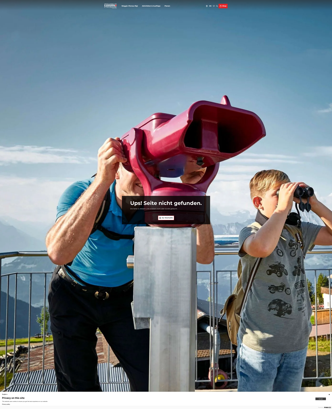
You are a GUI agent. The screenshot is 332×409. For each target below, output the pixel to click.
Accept (321, 399)
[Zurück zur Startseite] (110, 6)
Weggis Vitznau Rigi (129, 6)
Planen (167, 6)
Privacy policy (6, 404)
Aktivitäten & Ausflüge (151, 6)
